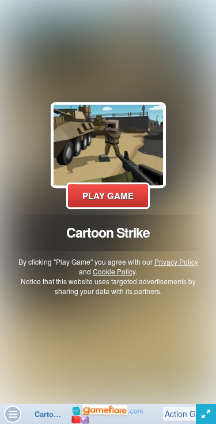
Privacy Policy (176, 261)
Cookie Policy (114, 271)
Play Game (108, 195)
